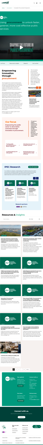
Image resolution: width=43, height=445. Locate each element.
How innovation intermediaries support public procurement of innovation (31, 328)
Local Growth (25, 431)
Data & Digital (25, 429)
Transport (24, 433)
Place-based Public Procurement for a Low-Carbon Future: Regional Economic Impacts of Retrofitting (32, 299)
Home (3, 7)
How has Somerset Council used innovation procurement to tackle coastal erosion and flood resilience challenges (10, 240)
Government (15, 430)
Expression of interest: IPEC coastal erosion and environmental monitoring (34, 101)
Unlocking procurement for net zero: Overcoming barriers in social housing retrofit (21, 191)
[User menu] (37, 3)
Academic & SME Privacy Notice (35, 437)
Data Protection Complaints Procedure (21, 438)
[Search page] (34, 3)
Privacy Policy (4, 437)
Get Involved (35, 63)
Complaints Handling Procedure (34, 440)
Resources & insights (14, 63)
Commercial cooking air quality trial (10, 355)
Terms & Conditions (19, 440)
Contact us (21, 417)
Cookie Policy (4, 440)
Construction (25, 427)
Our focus (3, 63)
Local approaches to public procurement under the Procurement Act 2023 (10, 328)
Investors (14, 432)
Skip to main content (5, 1)
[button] (21, 47)
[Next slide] (40, 88)
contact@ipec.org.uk (7, 112)
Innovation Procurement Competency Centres (32, 190)
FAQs (12, 111)
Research (26, 63)
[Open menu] (40, 3)
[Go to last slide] (37, 88)
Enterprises (14, 428)
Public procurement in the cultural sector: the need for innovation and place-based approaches (9, 192)
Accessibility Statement (20, 442)
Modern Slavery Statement (7, 442)
